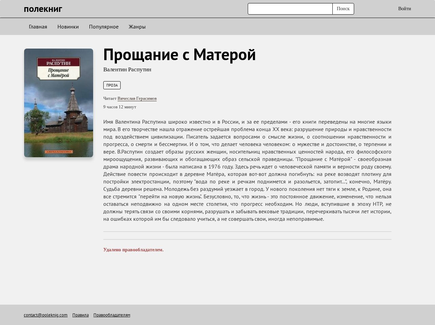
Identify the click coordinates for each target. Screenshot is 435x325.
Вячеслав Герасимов (137, 98)
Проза (112, 85)
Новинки (68, 26)
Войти (404, 8)
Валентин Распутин (127, 69)
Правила (80, 315)
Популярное (104, 26)
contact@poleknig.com (46, 315)
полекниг (43, 8)
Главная (38, 26)
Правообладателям (111, 315)
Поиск (343, 8)
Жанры (137, 26)
